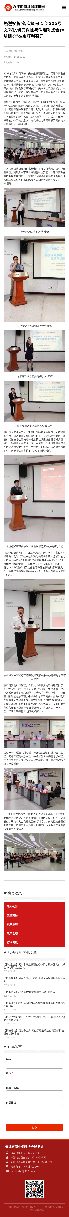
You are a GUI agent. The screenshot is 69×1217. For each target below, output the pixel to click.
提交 (34, 1127)
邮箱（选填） (13, 1087)
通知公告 (12, 906)
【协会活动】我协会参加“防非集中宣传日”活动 (29, 992)
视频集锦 (12, 924)
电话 (9, 1073)
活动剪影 (18, 51)
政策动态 (12, 933)
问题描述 (12, 1102)
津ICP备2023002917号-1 (23, 1206)
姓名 (9, 1058)
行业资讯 (12, 942)
